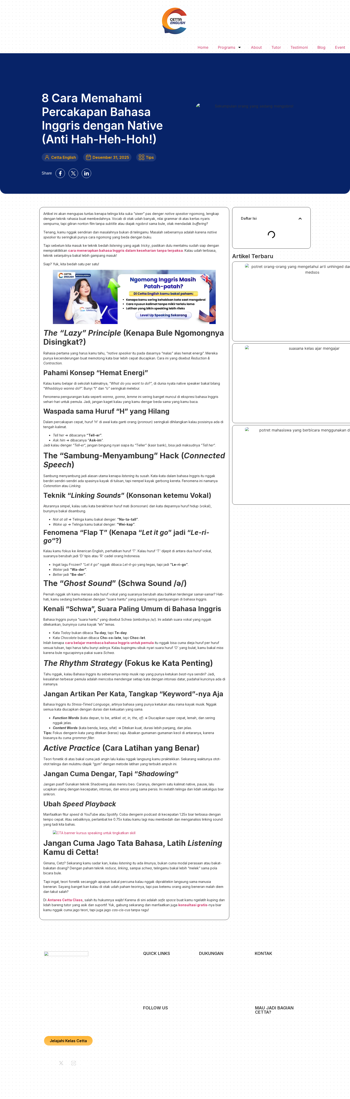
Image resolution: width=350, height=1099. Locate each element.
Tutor (276, 47)
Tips (150, 157)
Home (203, 47)
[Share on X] (73, 173)
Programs (226, 47)
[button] (300, 218)
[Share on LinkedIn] (86, 173)
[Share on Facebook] (60, 173)
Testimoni (299, 47)
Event (340, 47)
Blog (321, 47)
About (256, 47)
